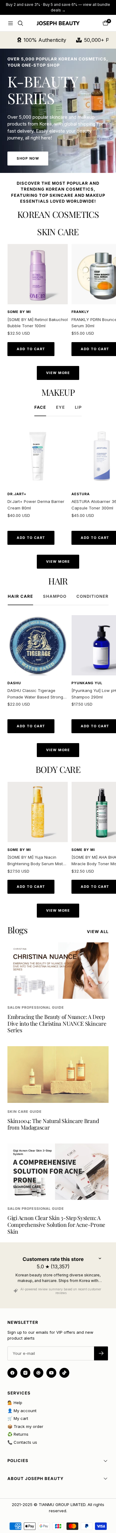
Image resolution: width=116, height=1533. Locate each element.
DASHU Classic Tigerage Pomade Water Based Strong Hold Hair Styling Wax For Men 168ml (36, 694)
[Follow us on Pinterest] (38, 1373)
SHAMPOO (55, 596)
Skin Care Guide (24, 1111)
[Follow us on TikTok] (64, 1373)
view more (58, 373)
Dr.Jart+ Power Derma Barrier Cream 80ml (35, 504)
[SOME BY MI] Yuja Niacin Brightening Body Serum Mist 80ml (35, 861)
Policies (17, 1460)
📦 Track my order (25, 1426)
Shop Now (28, 158)
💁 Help (14, 1402)
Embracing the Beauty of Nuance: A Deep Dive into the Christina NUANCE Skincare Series (56, 1023)
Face (40, 407)
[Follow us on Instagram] (25, 1373)
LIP (78, 407)
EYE (60, 407)
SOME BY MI (19, 312)
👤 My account (22, 1410)
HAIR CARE (20, 596)
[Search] (20, 23)
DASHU (14, 683)
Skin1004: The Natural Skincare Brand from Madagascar (53, 1124)
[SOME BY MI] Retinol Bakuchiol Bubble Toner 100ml (37, 322)
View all (98, 931)
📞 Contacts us (22, 1442)
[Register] (101, 1353)
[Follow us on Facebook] (12, 1373)
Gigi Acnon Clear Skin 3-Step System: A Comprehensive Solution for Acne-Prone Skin (56, 1224)
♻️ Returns (17, 1434)
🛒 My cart (17, 1418)
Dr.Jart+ (16, 494)
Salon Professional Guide (35, 1007)
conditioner (92, 596)
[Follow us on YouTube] (51, 1373)
